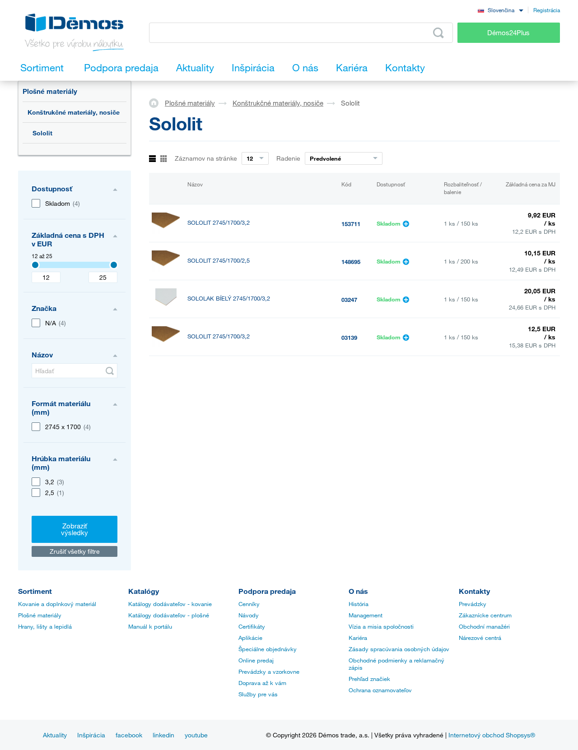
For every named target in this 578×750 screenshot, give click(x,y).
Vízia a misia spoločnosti (381, 626)
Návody (248, 615)
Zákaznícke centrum (485, 615)
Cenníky (249, 603)
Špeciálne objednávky (267, 649)
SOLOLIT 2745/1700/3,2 (218, 222)
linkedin (163, 735)
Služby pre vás (258, 694)
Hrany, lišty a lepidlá (45, 626)
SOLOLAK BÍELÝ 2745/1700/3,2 (228, 298)
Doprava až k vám (262, 682)
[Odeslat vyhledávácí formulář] (438, 33)
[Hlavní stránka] (157, 102)
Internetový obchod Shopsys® (491, 735)
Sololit (42, 133)
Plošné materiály (50, 91)
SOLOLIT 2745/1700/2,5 (218, 260)
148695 (350, 261)
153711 (350, 223)
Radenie (288, 158)
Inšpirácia (91, 735)
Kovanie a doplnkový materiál (57, 603)
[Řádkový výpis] (152, 159)
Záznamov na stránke (206, 158)
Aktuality (55, 735)
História (358, 603)
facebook (129, 735)
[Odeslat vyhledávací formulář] (109, 371)
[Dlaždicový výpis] (163, 159)
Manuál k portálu (150, 626)
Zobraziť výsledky (74, 529)
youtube (196, 735)
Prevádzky (472, 603)
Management (365, 615)
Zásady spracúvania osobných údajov (399, 649)
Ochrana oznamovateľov (380, 690)
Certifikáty (251, 626)
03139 (349, 337)
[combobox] (500, 9)
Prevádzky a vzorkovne (268, 671)
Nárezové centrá (480, 637)
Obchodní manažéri (484, 626)
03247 (349, 299)
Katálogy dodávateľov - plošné (168, 615)
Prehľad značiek (369, 678)
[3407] (35, 264)
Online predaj (256, 660)
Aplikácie (250, 637)
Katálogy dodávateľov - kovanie (170, 603)
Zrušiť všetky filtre (75, 551)
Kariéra (358, 637)
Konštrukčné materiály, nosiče (74, 112)
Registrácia (546, 10)
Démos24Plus (508, 32)
